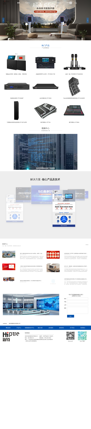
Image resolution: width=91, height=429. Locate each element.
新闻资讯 (61, 328)
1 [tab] (37, 37)
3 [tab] (42, 37)
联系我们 (83, 328)
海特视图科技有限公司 (14, 323)
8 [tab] (53, 37)
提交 (71, 316)
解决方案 (40, 328)
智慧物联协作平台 (29, 328)
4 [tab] (44, 37)
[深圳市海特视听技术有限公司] (11, 336)
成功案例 (51, 328)
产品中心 (19, 328)
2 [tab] (39, 37)
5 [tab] (46, 37)
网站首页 (8, 328)
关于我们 (72, 328)
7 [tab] (51, 37)
